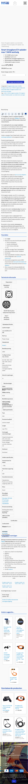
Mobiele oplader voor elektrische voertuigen (15, 94)
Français (7, 763)
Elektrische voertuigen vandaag (13, 746)
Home (2, 43)
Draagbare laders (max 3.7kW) (8, 87)
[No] (26, 778)
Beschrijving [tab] (4, 109)
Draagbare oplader (14, 93)
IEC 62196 (4, 533)
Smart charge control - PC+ (8, 72)
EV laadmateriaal (9, 748)
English (7, 765)
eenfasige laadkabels (6, 137)
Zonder (4, 599)
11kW (5, 93)
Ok (14, 781)
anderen (10, 569)
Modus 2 (17, 118)
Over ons (7, 757)
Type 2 (3, 541)
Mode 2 (4, 345)
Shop (6, 751)
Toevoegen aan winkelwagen (15, 82)
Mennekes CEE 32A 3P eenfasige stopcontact (7, 499)
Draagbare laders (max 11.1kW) (14, 86)
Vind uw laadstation (10, 750)
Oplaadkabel (5, 503)
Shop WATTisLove (9, 753)
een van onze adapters (20, 174)
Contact (7, 758)
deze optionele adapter (19, 261)
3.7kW (8, 93)
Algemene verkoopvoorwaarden (13, 755)
